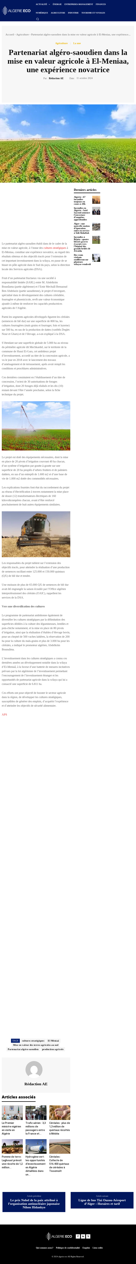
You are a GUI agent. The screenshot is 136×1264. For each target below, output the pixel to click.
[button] (37, 19)
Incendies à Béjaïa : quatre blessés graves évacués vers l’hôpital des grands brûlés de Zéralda (82, 244)
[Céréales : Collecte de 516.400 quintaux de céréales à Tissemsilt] (59, 1146)
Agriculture (22, 34)
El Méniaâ (53, 1040)
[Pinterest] (72, 90)
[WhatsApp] (80, 90)
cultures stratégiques (55, 247)
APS (4, 714)
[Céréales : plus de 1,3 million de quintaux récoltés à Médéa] (59, 1112)
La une (77, 43)
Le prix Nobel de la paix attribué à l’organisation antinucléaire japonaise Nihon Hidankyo (34, 1204)
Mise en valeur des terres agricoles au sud (35, 1045)
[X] (63, 90)
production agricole (53, 1049)
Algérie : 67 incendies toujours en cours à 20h (80, 200)
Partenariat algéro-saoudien (23, 1049)
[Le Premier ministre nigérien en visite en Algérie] (12, 1112)
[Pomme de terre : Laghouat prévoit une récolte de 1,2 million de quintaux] (12, 1146)
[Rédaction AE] (36, 1069)
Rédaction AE (56, 78)
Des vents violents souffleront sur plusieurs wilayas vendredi (82, 260)
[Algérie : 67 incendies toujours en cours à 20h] (96, 200)
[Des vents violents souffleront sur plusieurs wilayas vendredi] (96, 258)
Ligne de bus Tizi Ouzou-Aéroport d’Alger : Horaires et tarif (102, 1202)
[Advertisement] (36, 213)
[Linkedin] (83, 1236)
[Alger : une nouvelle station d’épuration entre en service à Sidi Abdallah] (96, 226)
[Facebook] (55, 90)
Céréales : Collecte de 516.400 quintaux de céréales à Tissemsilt (59, 1163)
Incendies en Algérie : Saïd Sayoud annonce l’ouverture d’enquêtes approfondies (82, 214)
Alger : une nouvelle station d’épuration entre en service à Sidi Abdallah (82, 228)
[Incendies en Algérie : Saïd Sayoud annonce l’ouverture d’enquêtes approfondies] (96, 211)
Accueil (9, 34)
